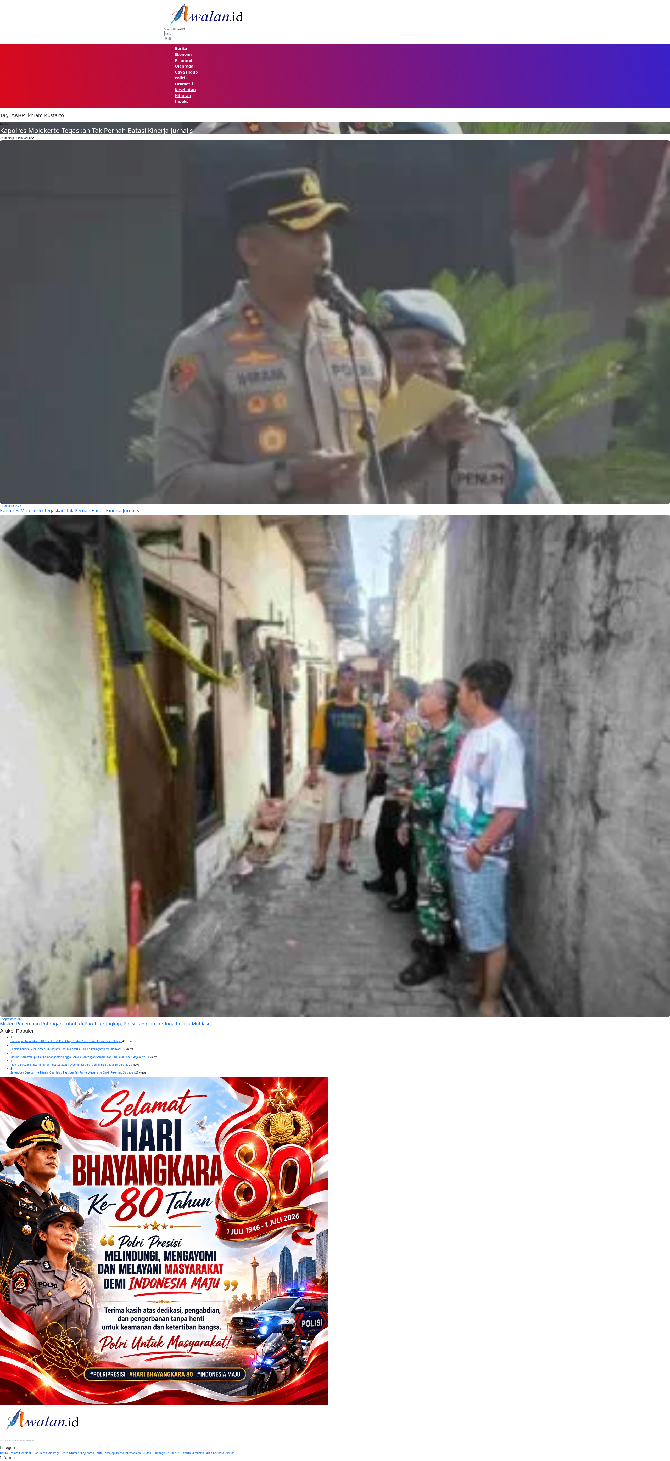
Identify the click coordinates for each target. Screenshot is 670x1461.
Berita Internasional (129, 1453)
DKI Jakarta (184, 1453)
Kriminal (183, 60)
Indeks (181, 101)
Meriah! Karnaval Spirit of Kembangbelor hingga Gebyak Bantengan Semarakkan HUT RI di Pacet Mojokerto (78, 1057)
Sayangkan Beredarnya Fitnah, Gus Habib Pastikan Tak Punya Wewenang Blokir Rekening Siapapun (72, 1072)
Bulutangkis (159, 1453)
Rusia (208, 1453)
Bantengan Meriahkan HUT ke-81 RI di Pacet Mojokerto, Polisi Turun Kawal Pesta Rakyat (66, 1041)
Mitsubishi (198, 1453)
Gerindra (218, 1453)
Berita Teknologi (105, 1453)
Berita (181, 48)
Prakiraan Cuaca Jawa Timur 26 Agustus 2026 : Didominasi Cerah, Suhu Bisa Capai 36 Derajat (69, 1064)
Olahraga (184, 66)
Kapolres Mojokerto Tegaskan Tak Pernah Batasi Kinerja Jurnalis (96, 130)
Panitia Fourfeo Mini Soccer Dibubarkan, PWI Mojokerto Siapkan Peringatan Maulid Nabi (66, 1049)
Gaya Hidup (186, 72)
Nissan (146, 1453)
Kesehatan (185, 89)
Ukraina (229, 1453)
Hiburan (183, 95)
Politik (181, 77)
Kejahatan (87, 1453)
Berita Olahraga (49, 1453)
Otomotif (184, 83)
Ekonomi (183, 54)
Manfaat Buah (29, 1453)
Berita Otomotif (10, 1453)
